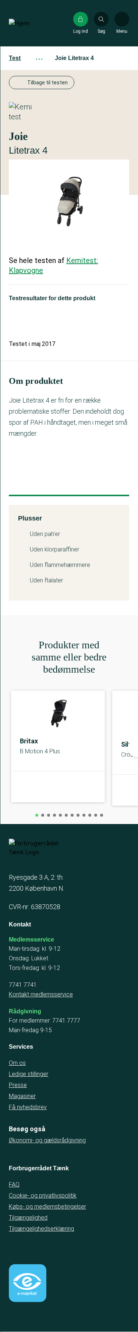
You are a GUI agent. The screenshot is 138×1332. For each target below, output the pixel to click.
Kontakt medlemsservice (41, 994)
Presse (18, 1085)
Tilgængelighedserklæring (41, 1228)
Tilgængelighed (28, 1217)
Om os (17, 1062)
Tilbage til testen (47, 82)
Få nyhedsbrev (28, 1107)
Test (15, 58)
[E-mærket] (27, 1283)
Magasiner (22, 1096)
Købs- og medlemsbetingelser (47, 1206)
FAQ (14, 1184)
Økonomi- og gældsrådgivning (47, 1140)
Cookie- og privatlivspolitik (43, 1195)
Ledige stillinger (28, 1073)
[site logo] (32, 23)
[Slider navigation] (36, 815)
